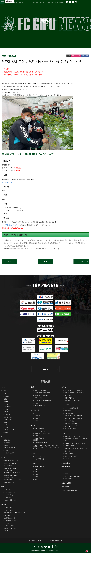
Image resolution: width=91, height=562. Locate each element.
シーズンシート (9, 523)
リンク (67, 458)
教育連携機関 (69, 413)
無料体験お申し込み (71, 398)
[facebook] (35, 546)
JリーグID (7, 515)
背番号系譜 (7, 497)
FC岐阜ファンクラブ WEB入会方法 (75, 443)
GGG (66, 473)
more (45, 369)
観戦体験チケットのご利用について (14, 513)
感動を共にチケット (10, 528)
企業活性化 (68, 410)
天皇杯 (6, 450)
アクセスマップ (8, 182)
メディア (7, 427)
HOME (15, 2)
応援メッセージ (69, 453)
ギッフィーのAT (9, 430)
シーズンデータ (9, 495)
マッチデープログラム (10, 447)
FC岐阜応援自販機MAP (41, 442)
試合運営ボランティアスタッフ (13, 479)
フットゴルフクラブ (71, 426)
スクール (7, 414)
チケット (3, 504)
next (81, 261)
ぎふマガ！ (68, 451)
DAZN (36, 403)
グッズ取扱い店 (39, 459)
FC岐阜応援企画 (9, 482)
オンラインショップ (40, 456)
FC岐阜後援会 (65, 463)
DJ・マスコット (9, 465)
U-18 (36, 418)
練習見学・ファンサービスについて (75, 436)
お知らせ (7, 396)
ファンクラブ (8, 419)
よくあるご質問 (66, 483)
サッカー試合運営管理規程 (69, 490)
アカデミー (7, 412)
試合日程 (7, 442)
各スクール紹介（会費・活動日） (74, 392)
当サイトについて (42, 540)
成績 (36, 479)
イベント (7, 404)
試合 (5, 399)
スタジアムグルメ (40, 405)
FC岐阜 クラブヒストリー (12, 463)
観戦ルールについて (40, 398)
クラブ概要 (32, 540)
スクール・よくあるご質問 (72, 400)
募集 (5, 422)
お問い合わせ (65, 486)
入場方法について (9, 518)
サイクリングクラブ (71, 428)
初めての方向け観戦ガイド (42, 392)
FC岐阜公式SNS (70, 445)
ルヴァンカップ (9, 453)
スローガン (7, 489)
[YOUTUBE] (49, 546)
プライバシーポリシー (56, 540)
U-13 (36, 477)
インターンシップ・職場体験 (73, 415)
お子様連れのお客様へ (41, 395)
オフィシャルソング (71, 456)
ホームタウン (8, 417)
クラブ (3, 457)
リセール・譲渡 (9, 525)
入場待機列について (10, 520)
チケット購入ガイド (10, 510)
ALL (5, 394)
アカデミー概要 (39, 466)
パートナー (28, 2)
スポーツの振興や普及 (71, 408)
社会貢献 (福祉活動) (71, 423)
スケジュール (35, 410)
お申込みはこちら (11, 225)
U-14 (36, 474)
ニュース (21, 2)
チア (5, 424)
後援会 (6, 432)
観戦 (32, 387)
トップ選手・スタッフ (10, 492)
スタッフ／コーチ (70, 395)
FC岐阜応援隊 (65, 466)
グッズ (6, 409)
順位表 (6, 445)
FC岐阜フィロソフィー (11, 460)
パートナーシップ (40, 431)
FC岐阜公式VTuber (10, 468)
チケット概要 (8, 507)
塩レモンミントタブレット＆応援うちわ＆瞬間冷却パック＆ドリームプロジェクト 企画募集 (46, 447)
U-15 (36, 421)
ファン (63, 433)
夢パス (6, 531)
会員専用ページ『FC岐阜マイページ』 (76, 448)
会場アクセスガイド (40, 390)
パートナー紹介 (39, 428)
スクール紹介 (69, 478)
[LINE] (45, 546)
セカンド (37, 415)
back (45, 261)
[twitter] (38, 546)
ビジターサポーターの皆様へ (43, 400)
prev (9, 261)
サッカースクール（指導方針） (74, 390)
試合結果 (7, 440)
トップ (37, 413)
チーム (6, 401)
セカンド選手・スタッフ (11, 500)
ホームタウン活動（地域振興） (74, 418)
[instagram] (42, 546)
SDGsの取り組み (70, 421)
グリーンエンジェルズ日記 (72, 476)
